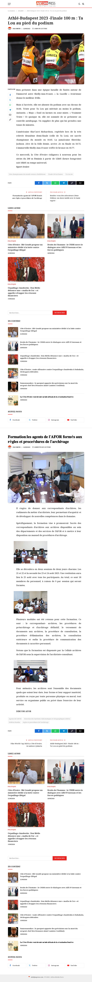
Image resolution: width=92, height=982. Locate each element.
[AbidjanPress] (46, 4)
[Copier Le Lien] (10, 120)
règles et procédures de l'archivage (36, 722)
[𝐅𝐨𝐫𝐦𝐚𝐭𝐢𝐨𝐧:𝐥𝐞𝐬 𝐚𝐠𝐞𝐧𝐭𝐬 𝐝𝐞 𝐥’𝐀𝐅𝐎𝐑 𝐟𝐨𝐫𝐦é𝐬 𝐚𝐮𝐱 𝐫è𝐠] (46, 477)
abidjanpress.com (37, 977)
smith (18, 29)
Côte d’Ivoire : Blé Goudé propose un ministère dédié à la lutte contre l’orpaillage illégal (25, 247)
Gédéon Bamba (14, 722)
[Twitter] (10, 100)
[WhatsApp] (10, 105)
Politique (12, 241)
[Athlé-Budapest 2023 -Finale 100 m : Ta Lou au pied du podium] (46, 58)
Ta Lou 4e (69, 174)
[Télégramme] (10, 110)
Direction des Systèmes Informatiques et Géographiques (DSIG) (47, 719)
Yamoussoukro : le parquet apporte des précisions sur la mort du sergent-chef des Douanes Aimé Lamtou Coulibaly (49, 384)
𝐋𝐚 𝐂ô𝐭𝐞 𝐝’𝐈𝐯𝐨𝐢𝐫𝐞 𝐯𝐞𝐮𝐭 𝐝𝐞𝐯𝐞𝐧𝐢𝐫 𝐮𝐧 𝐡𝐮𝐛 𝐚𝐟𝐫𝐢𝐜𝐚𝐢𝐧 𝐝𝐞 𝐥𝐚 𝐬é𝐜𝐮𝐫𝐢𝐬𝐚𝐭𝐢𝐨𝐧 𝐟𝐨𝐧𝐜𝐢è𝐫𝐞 (46, 397)
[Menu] (9, 3)
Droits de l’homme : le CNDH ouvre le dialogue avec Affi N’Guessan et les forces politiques (65, 247)
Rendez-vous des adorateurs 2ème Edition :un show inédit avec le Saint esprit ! (65, 198)
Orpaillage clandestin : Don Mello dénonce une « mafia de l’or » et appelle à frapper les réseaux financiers (24, 292)
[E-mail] (10, 115)
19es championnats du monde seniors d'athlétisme (27, 174)
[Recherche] (83, 3)
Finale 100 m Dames (55, 174)
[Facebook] (10, 95)
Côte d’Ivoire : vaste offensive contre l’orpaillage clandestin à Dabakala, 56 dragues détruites (52, 370)
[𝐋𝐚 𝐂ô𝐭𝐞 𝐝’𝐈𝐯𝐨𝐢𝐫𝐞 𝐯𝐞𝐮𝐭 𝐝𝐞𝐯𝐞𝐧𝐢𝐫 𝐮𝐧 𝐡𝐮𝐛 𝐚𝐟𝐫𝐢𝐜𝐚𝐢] (13, 400)
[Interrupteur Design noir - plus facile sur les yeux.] (79, 4)
